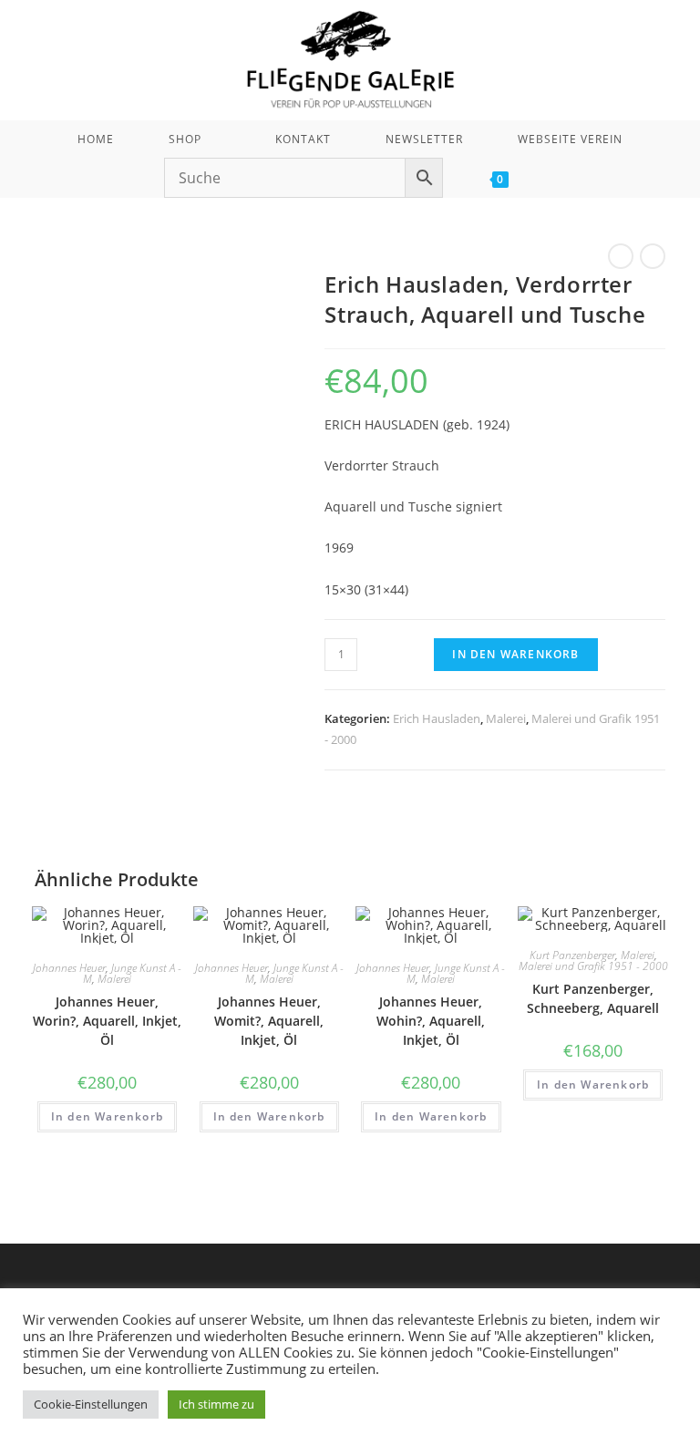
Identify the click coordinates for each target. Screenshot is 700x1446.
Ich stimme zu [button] (216, 1404)
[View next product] (652, 256)
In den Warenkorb (515, 654)
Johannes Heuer (69, 968)
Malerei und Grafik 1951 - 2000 (593, 966)
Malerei (506, 718)
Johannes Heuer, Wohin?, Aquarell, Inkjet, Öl (430, 1020)
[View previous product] (620, 256)
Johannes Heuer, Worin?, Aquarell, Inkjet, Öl (107, 1020)
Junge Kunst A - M (132, 973)
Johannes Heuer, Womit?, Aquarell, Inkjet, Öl (269, 1020)
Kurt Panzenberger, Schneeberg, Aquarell (593, 998)
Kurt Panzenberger (572, 955)
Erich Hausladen (436, 718)
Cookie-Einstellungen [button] (91, 1404)
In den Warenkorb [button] (107, 1116)
